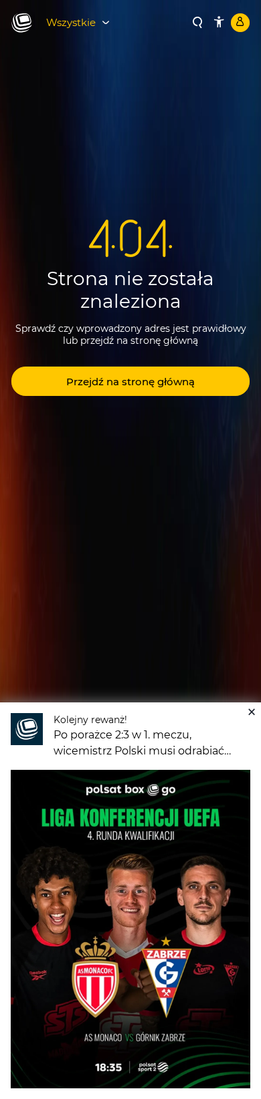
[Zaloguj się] (240, 22)
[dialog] (130, 900)
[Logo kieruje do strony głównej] (21, 23)
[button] (130, 381)
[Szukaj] (197, 22)
